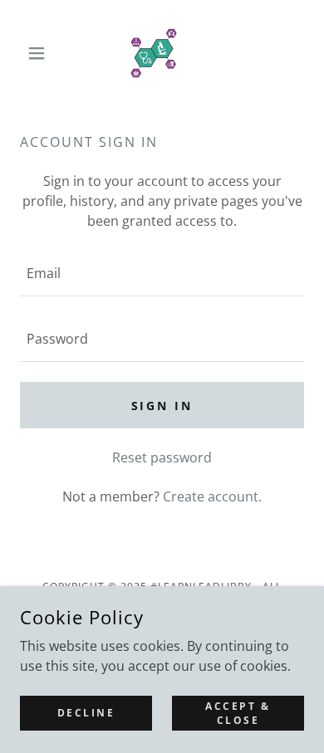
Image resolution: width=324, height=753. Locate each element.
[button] (41, 53)
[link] (162, 53)
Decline (86, 713)
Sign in (162, 405)
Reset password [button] (162, 457)
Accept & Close (238, 712)
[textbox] (162, 273)
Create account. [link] (212, 496)
